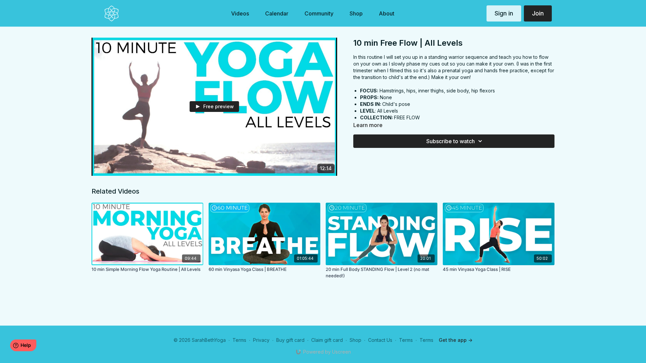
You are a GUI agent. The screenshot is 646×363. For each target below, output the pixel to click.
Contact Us (380, 340)
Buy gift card (290, 340)
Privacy (261, 340)
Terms (239, 340)
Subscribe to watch (450, 141)
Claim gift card (327, 340)
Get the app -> (455, 340)
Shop (355, 340)
